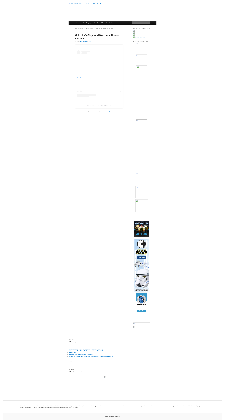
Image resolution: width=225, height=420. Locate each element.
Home (77, 23)
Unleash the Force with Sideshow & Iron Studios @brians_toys (86, 349)
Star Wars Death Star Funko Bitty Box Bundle (81, 354)
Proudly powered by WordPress (112, 416)
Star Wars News (93, 111)
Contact (96, 23)
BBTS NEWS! (72, 353)
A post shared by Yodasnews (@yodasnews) (99, 105)
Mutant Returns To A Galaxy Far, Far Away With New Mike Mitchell (86, 351)
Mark (90, 41)
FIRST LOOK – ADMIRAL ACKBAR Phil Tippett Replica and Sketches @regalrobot (91, 356)
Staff (102, 23)
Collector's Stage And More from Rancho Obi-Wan (114, 111)
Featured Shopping (86, 23)
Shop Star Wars (110, 23)
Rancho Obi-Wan (84, 111)
